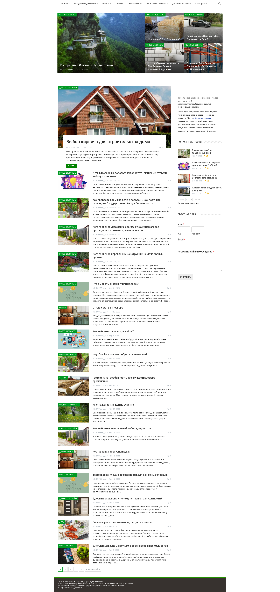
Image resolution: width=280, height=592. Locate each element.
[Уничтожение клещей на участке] (73, 413)
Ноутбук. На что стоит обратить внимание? (120, 354)
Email (181, 239)
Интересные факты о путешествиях (86, 65)
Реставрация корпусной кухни (111, 451)
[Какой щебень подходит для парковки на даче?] (203, 28)
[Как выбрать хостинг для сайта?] (73, 181)
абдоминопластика (202, 118)
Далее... (71, 166)
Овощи (64, 3)
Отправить (185, 277)
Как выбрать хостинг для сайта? (113, 331)
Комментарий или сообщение (196, 251)
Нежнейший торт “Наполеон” (164, 39)
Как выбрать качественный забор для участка (122, 428)
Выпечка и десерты (155, 15)
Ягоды (105, 3)
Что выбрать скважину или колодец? (116, 283)
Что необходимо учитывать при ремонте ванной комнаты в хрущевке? (163, 66)
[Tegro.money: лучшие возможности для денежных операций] (73, 483)
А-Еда (61, 522)
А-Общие (200, 3)
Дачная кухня (181, 3)
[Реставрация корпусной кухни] (73, 315)
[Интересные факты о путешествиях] (101, 43)
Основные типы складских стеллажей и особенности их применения (201, 66)
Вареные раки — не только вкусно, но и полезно (123, 522)
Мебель (62, 308)
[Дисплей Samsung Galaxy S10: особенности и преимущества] (73, 554)
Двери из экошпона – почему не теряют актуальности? (127, 498)
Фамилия (195, 234)
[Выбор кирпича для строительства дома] (114, 117)
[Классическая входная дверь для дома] (184, 191)
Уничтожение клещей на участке (113, 404)
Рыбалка (134, 3)
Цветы (119, 3)
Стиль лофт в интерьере (108, 307)
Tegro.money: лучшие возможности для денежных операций (130, 474)
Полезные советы (156, 3)
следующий (92, 570)
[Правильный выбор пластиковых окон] (184, 153)
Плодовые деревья (85, 3)
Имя (181, 224)
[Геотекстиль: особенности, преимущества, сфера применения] (73, 386)
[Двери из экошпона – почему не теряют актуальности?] (73, 506)
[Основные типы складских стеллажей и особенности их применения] (203, 58)
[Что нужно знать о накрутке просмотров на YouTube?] (184, 166)
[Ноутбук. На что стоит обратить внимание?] (73, 362)
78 (81, 570)
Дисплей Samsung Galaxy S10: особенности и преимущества (130, 545)
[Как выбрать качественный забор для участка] (73, 436)
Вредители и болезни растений (69, 405)
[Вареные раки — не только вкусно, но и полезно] (73, 530)
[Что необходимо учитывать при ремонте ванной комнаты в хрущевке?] (164, 58)
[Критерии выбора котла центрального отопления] (184, 178)
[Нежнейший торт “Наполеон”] (164, 28)
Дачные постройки (194, 15)
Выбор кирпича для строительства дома (108, 141)
